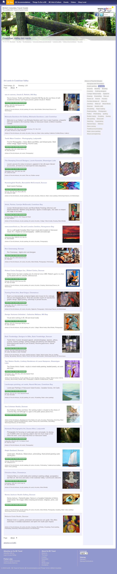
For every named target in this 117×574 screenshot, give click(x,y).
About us (44, 553)
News (43, 561)
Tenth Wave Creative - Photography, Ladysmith (23, 138)
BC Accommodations (22, 2)
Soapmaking (99, 121)
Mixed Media (106, 103)
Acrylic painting (92, 86)
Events (66, 2)
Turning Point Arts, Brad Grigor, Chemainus (22, 292)
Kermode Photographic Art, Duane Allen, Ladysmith (25, 429)
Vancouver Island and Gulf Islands (42, 41)
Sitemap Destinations (86, 561)
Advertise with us (9, 553)
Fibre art (106, 96)
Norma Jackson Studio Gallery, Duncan (20, 495)
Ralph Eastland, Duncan (14, 450)
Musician (90, 106)
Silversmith (100, 118)
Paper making (100, 108)
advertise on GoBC (10, 543)
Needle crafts (99, 106)
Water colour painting (93, 131)
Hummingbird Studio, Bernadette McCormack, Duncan (26, 183)
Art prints (90, 88)
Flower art (90, 98)
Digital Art (106, 93)
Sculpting (101, 116)
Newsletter (45, 559)
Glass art (104, 101)
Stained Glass (91, 124)
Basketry (97, 88)
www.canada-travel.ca (10, 563)
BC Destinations (27, 41)
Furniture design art (93, 101)
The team (45, 555)
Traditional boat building (94, 129)
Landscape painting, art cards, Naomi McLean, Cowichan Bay (29, 384)
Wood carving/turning (93, 134)
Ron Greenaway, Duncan (14, 249)
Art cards (80, 41)
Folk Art (97, 98)
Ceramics (90, 91)
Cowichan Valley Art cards (17, 38)
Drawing (89, 96)
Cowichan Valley (57, 41)
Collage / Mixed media (94, 93)
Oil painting (90, 108)
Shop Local (82, 2)
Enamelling (97, 96)
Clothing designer (100, 91)
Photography (102, 111)
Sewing (108, 116)
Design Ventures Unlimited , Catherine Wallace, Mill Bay (26, 314)
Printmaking (97, 113)
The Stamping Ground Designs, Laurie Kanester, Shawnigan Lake (30, 160)
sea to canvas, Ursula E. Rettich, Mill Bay (21, 94)
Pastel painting (91, 111)
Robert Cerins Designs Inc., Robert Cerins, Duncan (24, 270)
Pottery (89, 113)
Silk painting (91, 118)
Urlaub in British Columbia (12, 561)
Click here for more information (15, 103)
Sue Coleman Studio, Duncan (16, 406)
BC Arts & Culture (55, 2)
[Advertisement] (58, 60)
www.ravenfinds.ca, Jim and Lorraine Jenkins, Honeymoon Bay (29, 226)
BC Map (10, 2)
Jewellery (90, 103)
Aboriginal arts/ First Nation (95, 83)
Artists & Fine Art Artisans (69, 41)
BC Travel (12, 41)
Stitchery (100, 124)
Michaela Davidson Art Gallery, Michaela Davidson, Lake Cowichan (31, 117)
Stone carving (91, 126)
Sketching (90, 121)
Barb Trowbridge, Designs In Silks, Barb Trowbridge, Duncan (28, 336)
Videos (73, 2)
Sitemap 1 (83, 559)
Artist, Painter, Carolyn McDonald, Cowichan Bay (24, 204)
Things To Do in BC (39, 2)
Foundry (104, 98)
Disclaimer (45, 565)
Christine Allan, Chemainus (15, 472)
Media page (45, 563)
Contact (44, 557)
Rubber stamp (91, 116)
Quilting (105, 113)
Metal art (97, 103)
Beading (104, 88)
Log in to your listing (10, 555)
